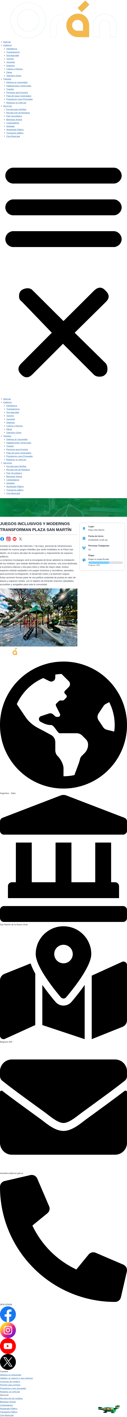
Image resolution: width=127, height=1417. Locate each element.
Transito (10, 89)
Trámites (7, 79)
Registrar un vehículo (16, 103)
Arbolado (10, 126)
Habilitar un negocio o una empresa (16, 1378)
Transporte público (14, 133)
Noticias (7, 42)
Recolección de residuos (11, 1398)
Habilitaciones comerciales (18, 86)
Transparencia (12, 52)
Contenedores (12, 123)
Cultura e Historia (14, 69)
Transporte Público (8, 1412)
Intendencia (11, 49)
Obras (9, 72)
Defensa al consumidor (17, 82)
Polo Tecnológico (14, 116)
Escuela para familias (16, 109)
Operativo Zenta (13, 76)
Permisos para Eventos (17, 92)
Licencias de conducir (10, 1381)
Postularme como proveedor (13, 1388)
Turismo (10, 59)
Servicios (7, 106)
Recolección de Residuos (18, 113)
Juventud (10, 62)
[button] (63, 269)
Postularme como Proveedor (19, 99)
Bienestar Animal (14, 119)
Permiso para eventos (10, 1385)
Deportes (10, 65)
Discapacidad (12, 55)
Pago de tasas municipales (18, 96)
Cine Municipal (13, 136)
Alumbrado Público (15, 129)
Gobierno (7, 45)
